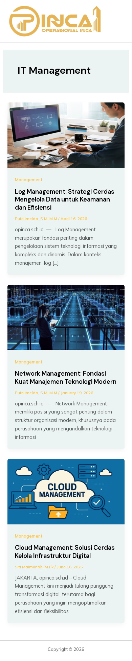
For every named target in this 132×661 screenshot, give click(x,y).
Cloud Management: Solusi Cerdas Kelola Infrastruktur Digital (65, 552)
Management (29, 179)
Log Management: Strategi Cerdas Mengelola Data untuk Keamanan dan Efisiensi (64, 200)
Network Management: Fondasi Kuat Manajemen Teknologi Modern (65, 378)
